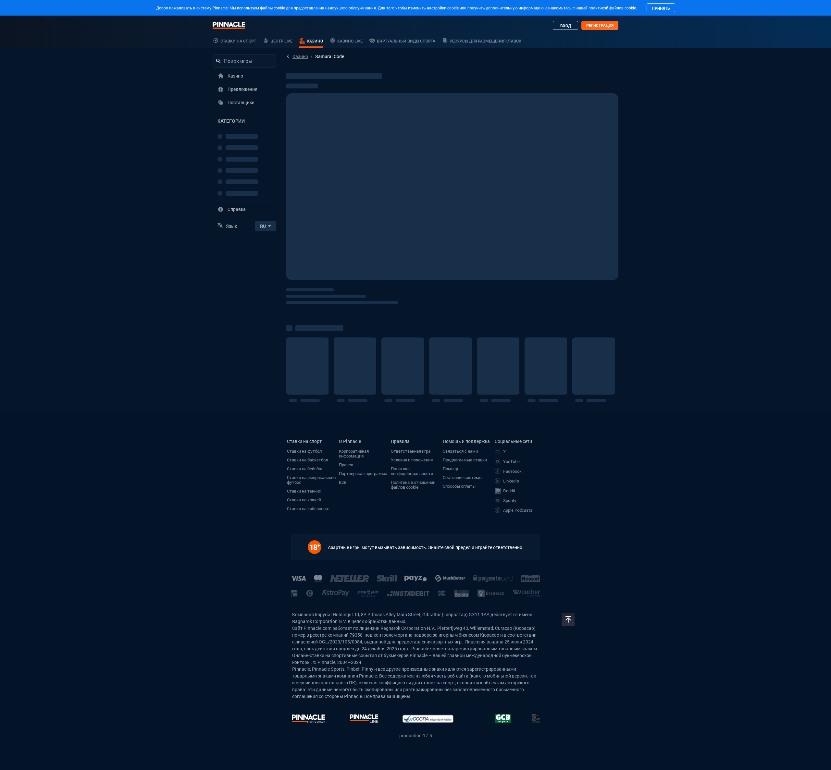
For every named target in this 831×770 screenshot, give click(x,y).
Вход (565, 25)
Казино (300, 56)
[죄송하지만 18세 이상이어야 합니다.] (318, 547)
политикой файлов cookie (612, 7)
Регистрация (600, 25)
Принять (661, 8)
